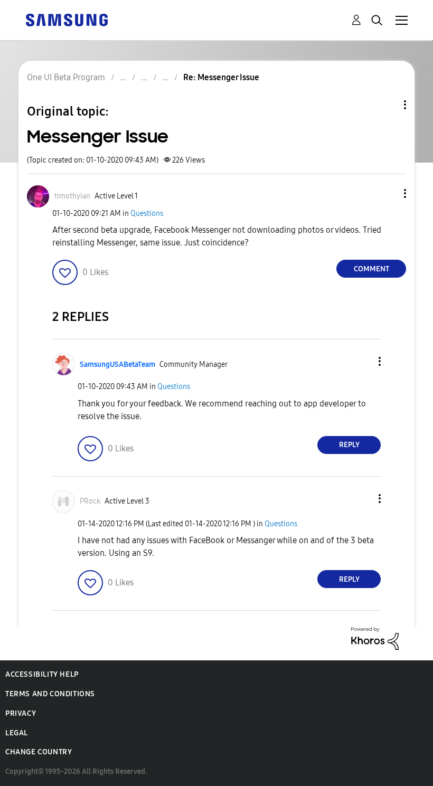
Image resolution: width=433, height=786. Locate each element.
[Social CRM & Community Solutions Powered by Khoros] (375, 638)
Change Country (38, 751)
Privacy (20, 713)
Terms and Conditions (50, 693)
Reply (349, 444)
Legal (16, 732)
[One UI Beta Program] (66, 19)
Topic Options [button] (387, 105)
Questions (146, 213)
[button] (388, 193)
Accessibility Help (42, 674)
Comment (371, 268)
